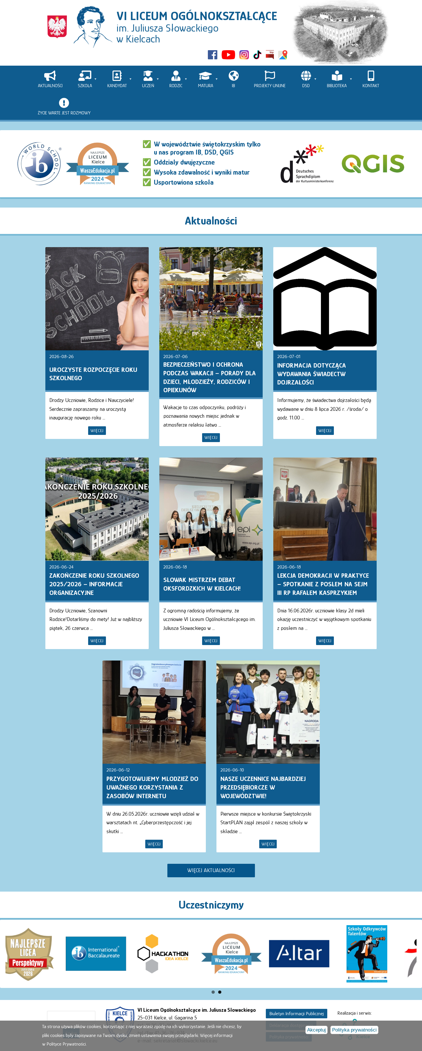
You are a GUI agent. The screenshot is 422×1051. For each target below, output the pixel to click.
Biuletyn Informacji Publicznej (296, 1013)
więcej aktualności (211, 870)
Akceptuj (316, 1030)
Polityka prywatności (354, 1030)
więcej (97, 430)
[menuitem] (50, 79)
